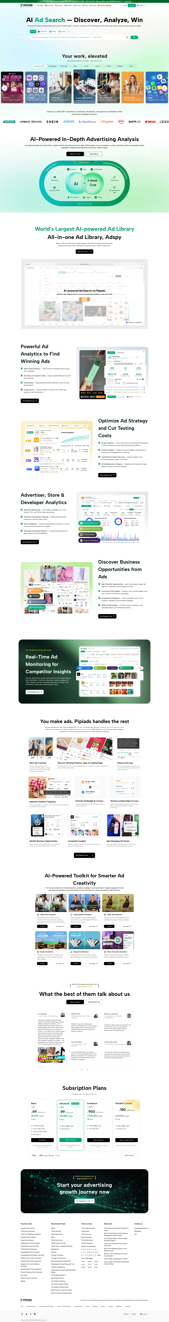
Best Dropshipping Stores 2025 (61, 1261)
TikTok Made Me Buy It (58, 1275)
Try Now (42, 926)
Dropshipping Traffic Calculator (30, 1243)
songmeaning (78, 1306)
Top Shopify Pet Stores (58, 1281)
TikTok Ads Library (57, 1240)
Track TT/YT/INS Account (64, 1306)
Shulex (103, 1306)
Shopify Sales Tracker (27, 1228)
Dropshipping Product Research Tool (62, 1264)
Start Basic (42, 1140)
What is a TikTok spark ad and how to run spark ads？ (115, 1255)
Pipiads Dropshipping (58, 1267)
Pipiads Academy (87, 1243)
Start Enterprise (98, 1140)
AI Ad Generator (31, 1306)
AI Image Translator (57, 1255)
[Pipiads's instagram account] (34, 1314)
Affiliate (23, 1281)
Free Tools (24, 1275)
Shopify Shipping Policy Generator (31, 1272)
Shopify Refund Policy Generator (31, 1261)
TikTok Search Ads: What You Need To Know (116, 1229)
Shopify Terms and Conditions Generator (30, 1265)
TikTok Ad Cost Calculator (29, 1249)
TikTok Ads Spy (56, 1231)
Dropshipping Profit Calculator (30, 1252)
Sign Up (132, 5)
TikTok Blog (85, 1231)
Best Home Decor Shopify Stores (61, 1293)
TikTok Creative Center (58, 1243)
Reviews (54, 1252)
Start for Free (129, 1155)
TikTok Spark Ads (56, 1234)
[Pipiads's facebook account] (22, 1314)
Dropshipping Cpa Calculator (30, 1246)
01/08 (89, 1267)
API (135, 1234)
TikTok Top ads (86, 1234)
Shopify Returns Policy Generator (31, 1269)
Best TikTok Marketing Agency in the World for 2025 (115, 1250)
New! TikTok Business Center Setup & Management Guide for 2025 (116, 1234)
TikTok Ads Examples (88, 1228)
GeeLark (127, 1306)
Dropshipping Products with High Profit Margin (63, 1271)
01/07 (96, 1267)
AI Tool (88, 1306)
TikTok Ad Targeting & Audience (31, 1234)
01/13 (89, 1264)
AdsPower (119, 1306)
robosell (110, 1306)
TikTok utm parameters (28, 1231)
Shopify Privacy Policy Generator (31, 1258)
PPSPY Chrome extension (29, 1278)
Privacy (126, 1314)
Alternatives (55, 1249)
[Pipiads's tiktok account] (30, 1314)
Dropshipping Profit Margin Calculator (32, 1255)
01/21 (83, 1264)
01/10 (96, 1264)
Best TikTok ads (87, 1237)
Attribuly (95, 1306)
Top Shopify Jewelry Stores (59, 1284)
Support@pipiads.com (141, 1228)
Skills (53, 1237)
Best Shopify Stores (57, 1278)
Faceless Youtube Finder (46, 1306)
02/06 (89, 1261)
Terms (134, 1314)
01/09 (83, 1267)
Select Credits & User (127, 1140)
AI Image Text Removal (58, 1258)
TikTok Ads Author (87, 1240)
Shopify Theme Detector (28, 1237)
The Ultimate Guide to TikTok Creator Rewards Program (115, 1239)
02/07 (83, 1261)
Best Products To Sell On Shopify (61, 1290)
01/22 (96, 1261)
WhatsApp (137, 1231)
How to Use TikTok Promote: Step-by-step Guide (116, 1244)
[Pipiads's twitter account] (26, 1314)
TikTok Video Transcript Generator (62, 1246)
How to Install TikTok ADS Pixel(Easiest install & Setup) (116, 1263)
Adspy (53, 1228)
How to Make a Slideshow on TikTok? (116, 1259)
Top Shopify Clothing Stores (60, 1287)
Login (125, 5)
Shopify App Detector (27, 1240)
